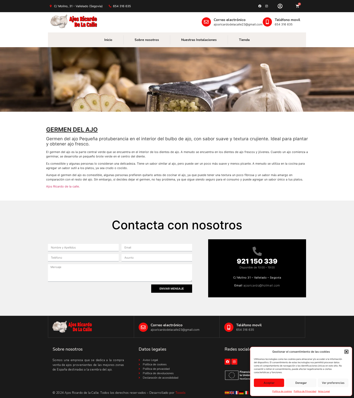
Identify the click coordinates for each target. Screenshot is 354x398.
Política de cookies (282, 391)
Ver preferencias (333, 383)
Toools (180, 393)
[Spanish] (227, 392)
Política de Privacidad (305, 391)
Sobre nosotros (147, 40)
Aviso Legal (324, 391)
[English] (232, 392)
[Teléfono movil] (267, 22)
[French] (236, 392)
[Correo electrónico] (206, 22)
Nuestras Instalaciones (199, 40)
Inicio (108, 40)
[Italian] (246, 392)
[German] (241, 392)
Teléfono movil (287, 19)
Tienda (244, 40)
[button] (346, 352)
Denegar (301, 383)
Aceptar (269, 383)
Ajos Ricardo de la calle (62, 186)
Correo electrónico (230, 19)
